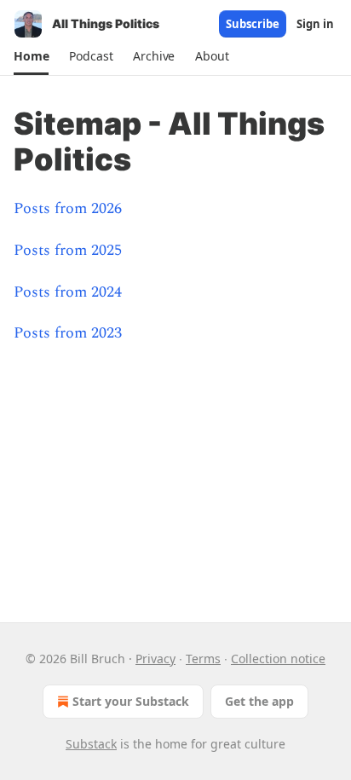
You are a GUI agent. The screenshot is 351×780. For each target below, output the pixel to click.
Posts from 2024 (68, 291)
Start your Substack (130, 701)
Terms (203, 658)
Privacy (155, 658)
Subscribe (252, 24)
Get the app (259, 701)
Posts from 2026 (68, 208)
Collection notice (278, 658)
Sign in (315, 24)
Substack (91, 744)
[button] (31, 56)
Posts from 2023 (68, 332)
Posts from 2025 (68, 250)
